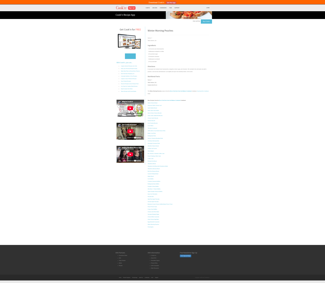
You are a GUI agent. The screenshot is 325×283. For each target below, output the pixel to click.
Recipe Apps (134, 277)
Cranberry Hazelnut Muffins (154, 181)
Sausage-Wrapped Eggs (153, 214)
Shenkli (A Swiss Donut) (153, 146)
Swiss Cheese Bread (152, 103)
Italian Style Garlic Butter (153, 110)
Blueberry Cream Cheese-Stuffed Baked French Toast (160, 204)
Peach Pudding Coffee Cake (154, 156)
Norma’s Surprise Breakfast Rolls (155, 138)
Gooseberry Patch (123, 255)
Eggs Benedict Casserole (153, 222)
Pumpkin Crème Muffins (153, 186)
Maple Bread (151, 176)
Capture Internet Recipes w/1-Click (129, 66)
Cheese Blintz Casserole (153, 216)
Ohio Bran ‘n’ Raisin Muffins (154, 189)
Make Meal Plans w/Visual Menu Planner (130, 71)
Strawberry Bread (152, 163)
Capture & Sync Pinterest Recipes (129, 78)
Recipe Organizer (126, 277)
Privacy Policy (154, 263)
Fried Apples (150, 227)
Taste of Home (122, 260)
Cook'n (148, 7)
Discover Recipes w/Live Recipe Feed (129, 83)
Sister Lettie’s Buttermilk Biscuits (155, 115)
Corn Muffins (151, 178)
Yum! (170, 7)
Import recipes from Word (126, 88)
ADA (120, 258)
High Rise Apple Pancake (153, 199)
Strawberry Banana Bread (154, 168)
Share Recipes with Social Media (128, 91)
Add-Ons (154, 7)
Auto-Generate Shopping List (127, 73)
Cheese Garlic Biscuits (153, 118)
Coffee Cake (150, 158)
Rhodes (121, 265)
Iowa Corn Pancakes (152, 194)
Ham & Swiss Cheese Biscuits (154, 113)
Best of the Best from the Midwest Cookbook (169, 100)
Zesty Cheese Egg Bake (153, 219)
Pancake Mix (151, 196)
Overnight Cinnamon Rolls (154, 143)
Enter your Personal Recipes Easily (129, 68)
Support (176, 7)
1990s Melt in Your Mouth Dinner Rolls (156, 130)
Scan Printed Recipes (126, 81)
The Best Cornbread (152, 128)
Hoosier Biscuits (151, 120)
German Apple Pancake (153, 201)
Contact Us (153, 255)
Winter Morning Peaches (153, 224)
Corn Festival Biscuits (153, 123)
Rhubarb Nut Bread (152, 161)
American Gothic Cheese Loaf (154, 105)
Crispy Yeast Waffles (152, 209)
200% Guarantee (155, 265)
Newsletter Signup (155, 260)
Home (120, 277)
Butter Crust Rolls (152, 133)
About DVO (153, 258)
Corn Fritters (150, 125)
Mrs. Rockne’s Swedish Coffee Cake (156, 153)
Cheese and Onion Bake (153, 211)
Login (207, 7)
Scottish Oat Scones (152, 148)
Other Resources (155, 268)
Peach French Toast (152, 206)
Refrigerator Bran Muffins (153, 184)
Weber (120, 263)
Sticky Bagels (151, 151)
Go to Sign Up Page (185, 256)
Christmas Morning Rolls (153, 141)
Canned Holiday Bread (153, 173)
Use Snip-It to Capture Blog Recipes (129, 86)
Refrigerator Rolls (152, 135)
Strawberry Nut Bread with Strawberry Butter (158, 166)
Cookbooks (163, 7)
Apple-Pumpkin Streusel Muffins (155, 191)
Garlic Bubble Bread (152, 108)
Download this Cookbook (203, 91)
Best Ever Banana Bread (153, 171)
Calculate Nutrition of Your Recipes (129, 76)
